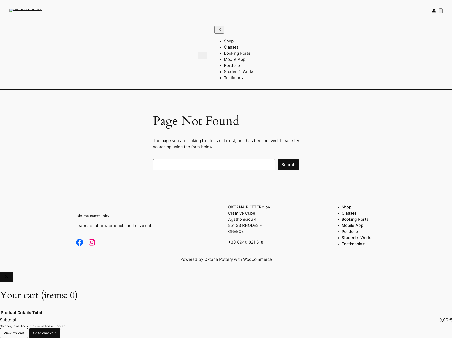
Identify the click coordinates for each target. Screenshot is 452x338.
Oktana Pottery (218, 259)
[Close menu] (219, 30)
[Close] (6, 277)
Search (288, 164)
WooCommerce (257, 259)
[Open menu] (202, 55)
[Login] (434, 11)
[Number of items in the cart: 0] (441, 10)
